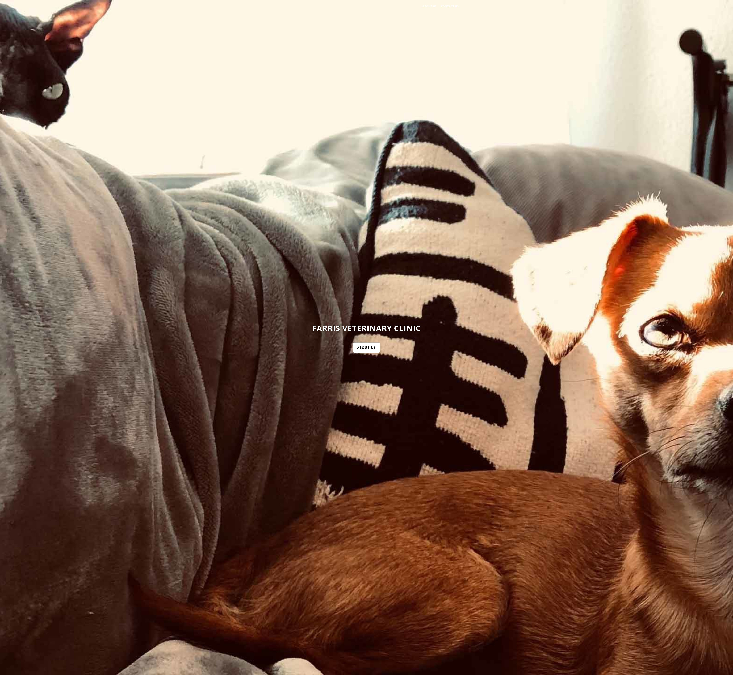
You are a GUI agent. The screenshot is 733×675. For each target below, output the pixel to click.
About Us (429, 6)
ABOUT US (366, 348)
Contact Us (450, 6)
